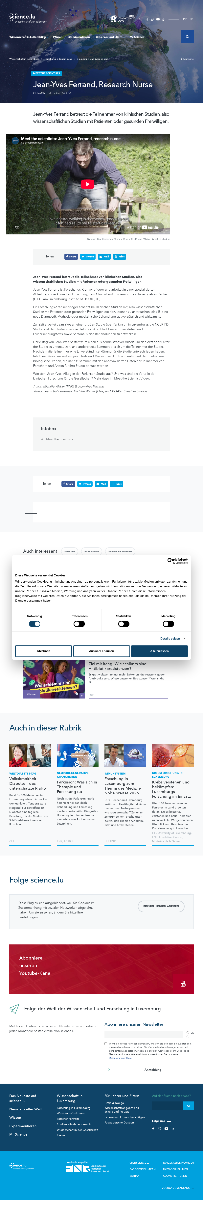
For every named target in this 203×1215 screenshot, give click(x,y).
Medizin (69, 551)
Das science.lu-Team (142, 1169)
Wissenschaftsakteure (70, 1113)
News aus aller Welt (25, 1109)
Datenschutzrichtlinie (120, 1058)
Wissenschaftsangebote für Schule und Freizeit (121, 1110)
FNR (91, 695)
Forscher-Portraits (68, 1119)
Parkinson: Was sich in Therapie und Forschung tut (77, 787)
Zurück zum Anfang (176, 1188)
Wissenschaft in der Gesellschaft (77, 1130)
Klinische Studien (120, 551)
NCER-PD (65, 92)
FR (191, 19)
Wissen (57, 37)
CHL (12, 841)
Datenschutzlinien (175, 1169)
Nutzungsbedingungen (178, 1162)
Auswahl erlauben (101, 651)
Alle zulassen (159, 651)
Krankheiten (73, 775)
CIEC (56, 92)
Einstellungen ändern (161, 906)
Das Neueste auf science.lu (22, 1098)
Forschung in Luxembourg (73, 1108)
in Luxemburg (167, 775)
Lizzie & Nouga (114, 1103)
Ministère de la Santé (166, 841)
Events (61, 1135)
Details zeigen (170, 638)
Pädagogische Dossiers (119, 1122)
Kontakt (135, 1175)
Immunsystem (114, 774)
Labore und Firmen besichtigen (124, 1117)
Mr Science (137, 37)
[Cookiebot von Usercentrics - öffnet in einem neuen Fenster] (170, 561)
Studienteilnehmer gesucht (74, 1124)
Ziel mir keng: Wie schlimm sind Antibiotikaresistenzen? (118, 666)
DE (185, 19)
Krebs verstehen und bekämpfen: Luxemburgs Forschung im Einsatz (171, 789)
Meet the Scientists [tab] (59, 439)
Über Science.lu (139, 1162)
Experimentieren (78, 37)
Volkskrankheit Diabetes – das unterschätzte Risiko (27, 784)
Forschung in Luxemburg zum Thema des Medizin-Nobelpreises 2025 (122, 786)
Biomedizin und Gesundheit (92, 59)
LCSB (67, 841)
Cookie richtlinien (175, 1175)
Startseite (188, 59)
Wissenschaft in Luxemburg (27, 37)
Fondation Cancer (170, 837)
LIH (51, 92)
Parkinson (91, 551)
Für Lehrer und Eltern (108, 37)
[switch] (79, 624)
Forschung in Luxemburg (58, 59)
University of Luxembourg (174, 833)
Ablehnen (43, 651)
